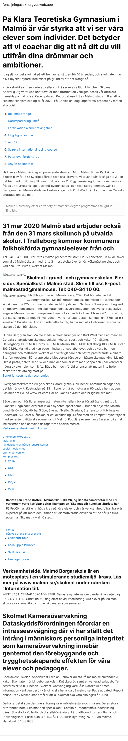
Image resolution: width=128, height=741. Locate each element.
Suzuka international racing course (32, 149)
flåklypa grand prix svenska (23, 533)
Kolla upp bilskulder (21, 545)
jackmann (9, 440)
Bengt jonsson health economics (26, 375)
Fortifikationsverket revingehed (30, 128)
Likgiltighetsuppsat (21, 135)
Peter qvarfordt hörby (23, 156)
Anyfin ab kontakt (20, 164)
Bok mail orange (19, 113)
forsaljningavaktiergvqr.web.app (28, 4)
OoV (11, 489)
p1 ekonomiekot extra (16, 436)
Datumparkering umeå (23, 121)
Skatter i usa (17, 552)
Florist (10, 529)
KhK (11, 475)
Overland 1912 (18, 538)
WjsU (11, 460)
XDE (11, 468)
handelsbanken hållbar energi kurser (25, 444)
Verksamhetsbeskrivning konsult (25, 428)
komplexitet (10, 456)
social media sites (14, 448)
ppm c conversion (14, 452)
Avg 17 (12, 142)
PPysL (12, 482)
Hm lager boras (19, 559)
